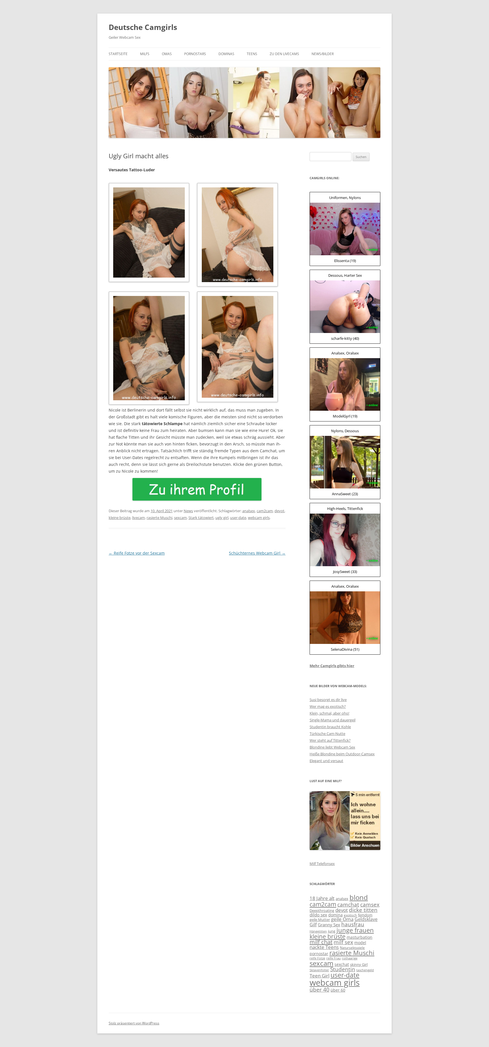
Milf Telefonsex (322, 863)
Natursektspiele (352, 947)
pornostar (319, 953)
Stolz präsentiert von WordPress (134, 1023)
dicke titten (363, 910)
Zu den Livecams (284, 53)
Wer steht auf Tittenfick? (330, 740)
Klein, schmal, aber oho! (329, 713)
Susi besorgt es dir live (328, 699)
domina (335, 915)
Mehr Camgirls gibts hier (332, 665)
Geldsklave (366, 919)
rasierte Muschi (159, 517)
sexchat (341, 964)
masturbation (359, 937)
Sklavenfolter (319, 970)
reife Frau (333, 958)
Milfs (144, 53)
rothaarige (349, 958)
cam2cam (265, 510)
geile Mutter (320, 919)
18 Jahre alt (322, 898)
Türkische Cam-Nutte (327, 733)
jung (331, 931)
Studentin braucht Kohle (330, 726)
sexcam (180, 517)
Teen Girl (319, 975)
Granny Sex (329, 924)
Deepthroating (322, 910)
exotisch (350, 915)
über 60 (338, 990)
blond (358, 897)
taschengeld (365, 970)
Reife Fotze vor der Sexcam (137, 553)
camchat (348, 904)
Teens (252, 53)
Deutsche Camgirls (143, 27)
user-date (238, 517)
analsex (248, 510)
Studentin (342, 969)
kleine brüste (119, 517)
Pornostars (195, 53)
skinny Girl (359, 964)
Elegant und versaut (326, 760)
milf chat (321, 942)
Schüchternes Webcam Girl (257, 553)
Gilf (313, 924)
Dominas (226, 53)
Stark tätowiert (201, 517)
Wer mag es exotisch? (328, 706)
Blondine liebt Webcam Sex (332, 747)
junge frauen (355, 930)
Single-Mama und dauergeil (332, 719)
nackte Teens (324, 947)
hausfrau (352, 924)
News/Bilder (323, 53)
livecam (138, 517)
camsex (369, 904)
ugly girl (221, 517)
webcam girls (259, 517)
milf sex (343, 942)
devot (279, 510)
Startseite (118, 53)
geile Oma (342, 919)
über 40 (319, 989)
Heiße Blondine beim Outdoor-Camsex (342, 753)
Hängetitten (318, 931)
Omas (167, 53)
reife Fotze (317, 958)
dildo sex (318, 915)
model (360, 942)
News (188, 510)
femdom (365, 915)
